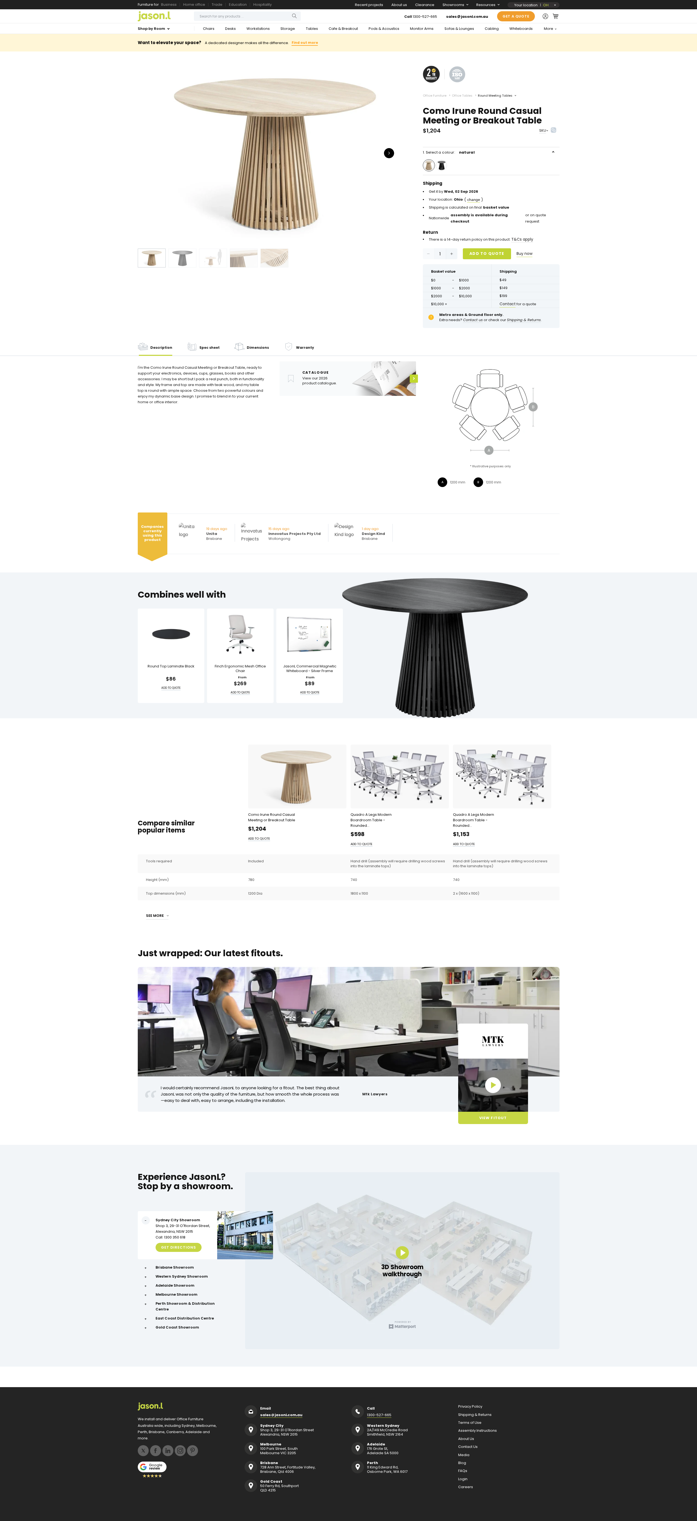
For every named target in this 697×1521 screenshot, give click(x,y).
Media (463, 1455)
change (473, 199)
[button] (555, 16)
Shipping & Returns (475, 1415)
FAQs (462, 1471)
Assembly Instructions (477, 1430)
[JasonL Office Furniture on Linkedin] (167, 1450)
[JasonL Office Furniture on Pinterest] (192, 1450)
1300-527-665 (425, 16)
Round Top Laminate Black (171, 666)
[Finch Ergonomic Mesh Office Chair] (240, 634)
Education (238, 4)
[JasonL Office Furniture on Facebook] (155, 1450)
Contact (508, 304)
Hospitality (262, 4)
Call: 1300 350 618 (170, 1237)
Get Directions (178, 1247)
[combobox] (247, 16)
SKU (542, 130)
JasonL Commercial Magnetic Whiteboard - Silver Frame (309, 668)
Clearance (424, 4)
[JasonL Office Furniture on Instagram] (180, 1450)
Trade (217, 4)
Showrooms (453, 4)
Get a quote (516, 16)
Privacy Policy (470, 1406)
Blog (462, 1463)
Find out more (305, 42)
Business (169, 4)
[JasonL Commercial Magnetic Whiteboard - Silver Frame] (309, 634)
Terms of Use (469, 1423)
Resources (485, 4)
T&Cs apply (522, 239)
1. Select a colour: (449, 152)
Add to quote (486, 253)
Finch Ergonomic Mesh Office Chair (240, 668)
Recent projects (369, 4)
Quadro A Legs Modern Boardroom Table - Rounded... (371, 820)
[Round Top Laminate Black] (171, 634)
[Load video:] (493, 1085)
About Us (466, 1439)
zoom (274, 153)
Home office (194, 4)
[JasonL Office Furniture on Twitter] (143, 1450)
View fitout (492, 1117)
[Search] (294, 16)
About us (399, 4)
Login (462, 1479)
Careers (465, 1487)
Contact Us (468, 1447)
